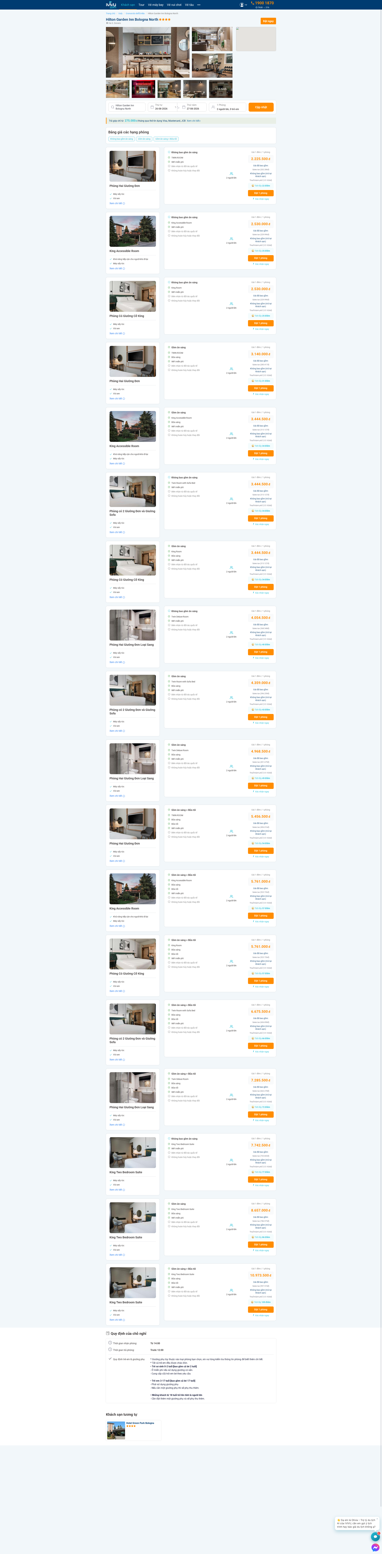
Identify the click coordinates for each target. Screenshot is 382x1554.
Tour (141, 5)
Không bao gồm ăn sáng (121, 139)
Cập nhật (261, 107)
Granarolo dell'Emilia (135, 13)
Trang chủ (110, 13)
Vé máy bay (155, 5)
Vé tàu (189, 5)
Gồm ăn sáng (144, 139)
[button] (357, 1523)
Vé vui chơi (174, 5)
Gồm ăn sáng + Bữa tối (166, 139)
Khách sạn (128, 5)
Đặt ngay (268, 21)
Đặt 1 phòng (260, 193)
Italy (120, 13)
